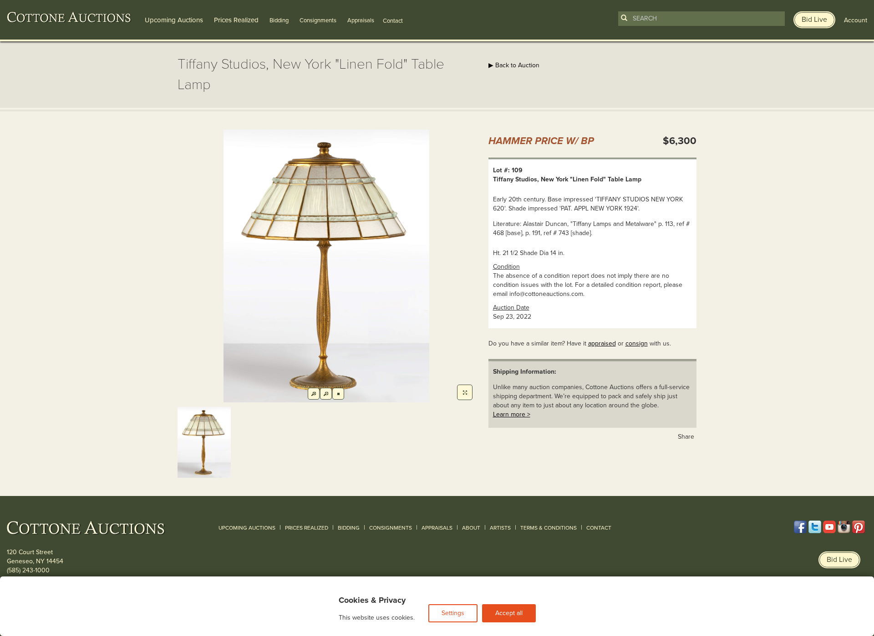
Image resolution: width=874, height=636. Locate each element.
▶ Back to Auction (513, 65)
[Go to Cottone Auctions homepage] (69, 17)
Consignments (318, 20)
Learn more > (511, 414)
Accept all (509, 613)
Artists (500, 528)
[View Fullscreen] (465, 392)
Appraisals (360, 20)
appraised (602, 343)
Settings (453, 613)
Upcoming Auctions (174, 20)
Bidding (279, 20)
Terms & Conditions (548, 528)
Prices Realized (236, 20)
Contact (598, 528)
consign (636, 343)
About (471, 528)
